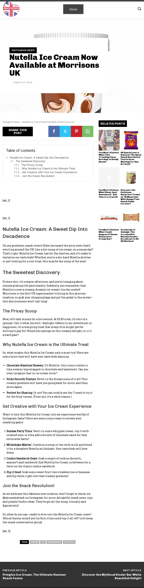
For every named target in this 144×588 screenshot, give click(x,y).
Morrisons (54, 542)
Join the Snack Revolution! (38, 175)
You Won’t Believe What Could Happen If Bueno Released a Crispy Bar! (109, 234)
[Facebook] (54, 131)
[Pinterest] (76, 131)
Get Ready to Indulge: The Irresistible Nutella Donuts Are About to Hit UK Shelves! (130, 235)
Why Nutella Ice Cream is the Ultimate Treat (48, 168)
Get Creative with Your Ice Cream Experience (49, 172)
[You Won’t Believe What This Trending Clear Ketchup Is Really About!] (109, 140)
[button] (139, 8)
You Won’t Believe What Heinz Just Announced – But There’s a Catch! (109, 193)
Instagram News (23, 50)
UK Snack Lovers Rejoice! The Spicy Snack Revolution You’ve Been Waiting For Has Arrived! (131, 158)
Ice (43, 542)
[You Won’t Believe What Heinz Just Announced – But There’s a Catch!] (109, 177)
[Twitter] (65, 131)
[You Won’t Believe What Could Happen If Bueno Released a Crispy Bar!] (109, 217)
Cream (34, 542)
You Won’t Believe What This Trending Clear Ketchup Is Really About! (109, 157)
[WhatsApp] (87, 131)
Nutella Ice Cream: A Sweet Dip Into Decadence (39, 157)
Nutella (69, 542)
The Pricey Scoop (32, 164)
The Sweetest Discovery (30, 161)
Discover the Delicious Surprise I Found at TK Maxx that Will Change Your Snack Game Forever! (130, 197)
